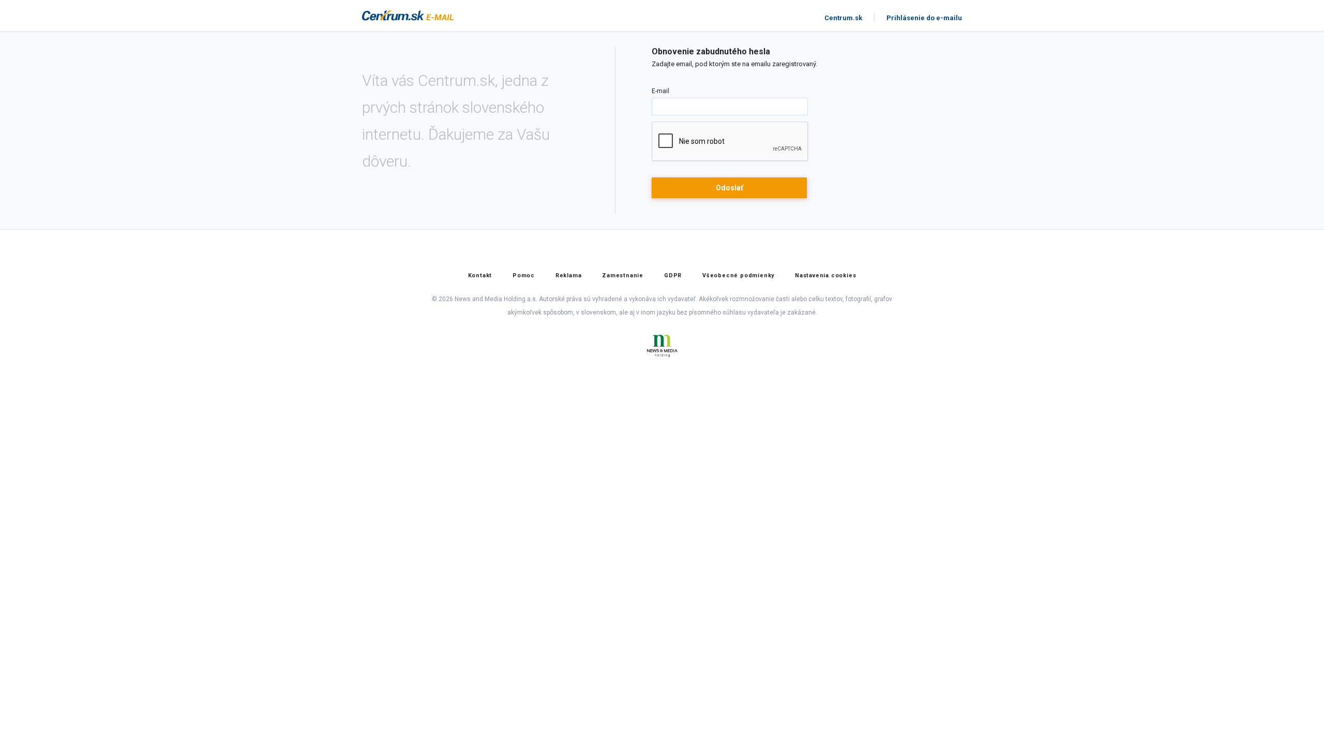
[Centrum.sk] (393, 16)
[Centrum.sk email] (440, 16)
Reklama (568, 275)
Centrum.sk (843, 18)
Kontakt (480, 275)
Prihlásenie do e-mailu (924, 18)
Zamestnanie (622, 275)
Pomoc (524, 275)
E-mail (660, 91)
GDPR (673, 275)
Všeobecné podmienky (738, 275)
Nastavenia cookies (825, 275)
